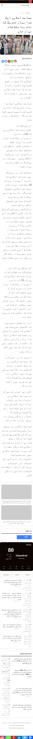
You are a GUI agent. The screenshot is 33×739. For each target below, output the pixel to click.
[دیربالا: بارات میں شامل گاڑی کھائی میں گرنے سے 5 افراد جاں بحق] (27, 641)
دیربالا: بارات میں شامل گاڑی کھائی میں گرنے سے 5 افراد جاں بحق (12, 638)
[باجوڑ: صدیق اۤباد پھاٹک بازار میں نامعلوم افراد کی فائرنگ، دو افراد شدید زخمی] (27, 600)
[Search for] (31, 6)
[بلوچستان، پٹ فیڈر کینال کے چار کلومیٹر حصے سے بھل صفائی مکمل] (5, 710)
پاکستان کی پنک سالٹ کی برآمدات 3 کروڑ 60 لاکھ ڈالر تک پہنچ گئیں (22, 661)
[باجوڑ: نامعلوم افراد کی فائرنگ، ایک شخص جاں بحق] (27, 629)
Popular (28, 574)
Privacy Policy (12, 728)
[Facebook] (2, 61)
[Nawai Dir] (25, 5)
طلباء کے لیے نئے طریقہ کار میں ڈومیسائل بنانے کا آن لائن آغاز (12, 582)
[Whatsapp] (12, 61)
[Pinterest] (9, 61)
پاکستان (22, 13)
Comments (6, 574)
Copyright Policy (20, 728)
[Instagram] (15, 61)
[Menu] (2, 6)
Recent (17, 574)
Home (28, 13)
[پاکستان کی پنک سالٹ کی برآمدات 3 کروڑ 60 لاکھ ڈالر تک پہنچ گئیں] (5, 663)
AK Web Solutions (20, 725)
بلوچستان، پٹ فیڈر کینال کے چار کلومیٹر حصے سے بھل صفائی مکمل (22, 707)
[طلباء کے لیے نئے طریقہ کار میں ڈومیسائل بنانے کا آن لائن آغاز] (27, 585)
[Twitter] (6, 61)
